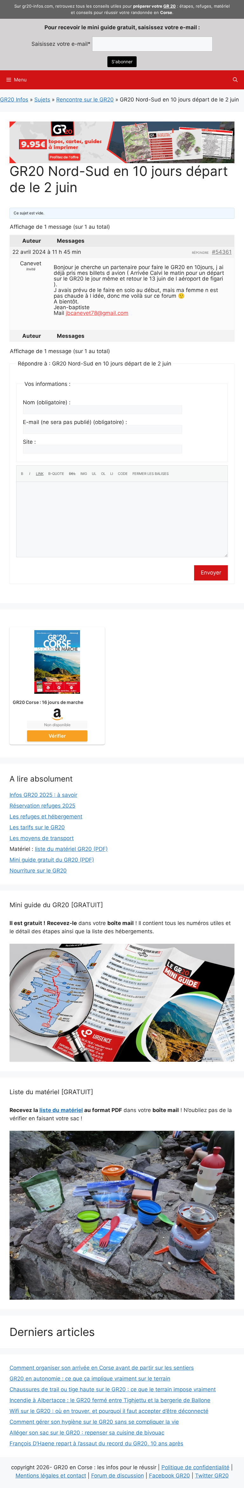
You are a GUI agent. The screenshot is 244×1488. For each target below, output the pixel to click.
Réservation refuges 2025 (42, 806)
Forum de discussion (117, 1475)
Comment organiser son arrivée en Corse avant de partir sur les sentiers (102, 1368)
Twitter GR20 (212, 1475)
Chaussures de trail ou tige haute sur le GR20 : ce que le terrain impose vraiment (113, 1389)
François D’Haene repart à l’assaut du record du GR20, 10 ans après (96, 1443)
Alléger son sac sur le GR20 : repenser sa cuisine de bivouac (87, 1432)
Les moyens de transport (42, 838)
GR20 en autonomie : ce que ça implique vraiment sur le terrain (90, 1378)
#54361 (222, 252)
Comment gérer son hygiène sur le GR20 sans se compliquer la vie (94, 1422)
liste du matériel (61, 1110)
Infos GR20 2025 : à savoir (43, 795)
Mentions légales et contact (51, 1475)
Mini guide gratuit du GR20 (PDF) (52, 860)
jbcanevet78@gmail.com (97, 313)
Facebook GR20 (169, 1475)
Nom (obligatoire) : (47, 402)
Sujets (42, 99)
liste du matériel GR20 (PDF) (71, 849)
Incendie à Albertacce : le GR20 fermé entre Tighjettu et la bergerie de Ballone (110, 1400)
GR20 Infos (14, 99)
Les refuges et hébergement (46, 816)
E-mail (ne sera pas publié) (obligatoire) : (75, 422)
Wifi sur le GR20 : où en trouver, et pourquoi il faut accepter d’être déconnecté (109, 1411)
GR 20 (169, 6)
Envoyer (211, 572)
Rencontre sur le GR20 (85, 99)
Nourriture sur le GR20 (38, 870)
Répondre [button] (200, 252)
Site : (29, 442)
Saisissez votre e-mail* (61, 44)
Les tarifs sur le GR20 (37, 827)
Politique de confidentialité (195, 1467)
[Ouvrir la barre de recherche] (235, 79)
